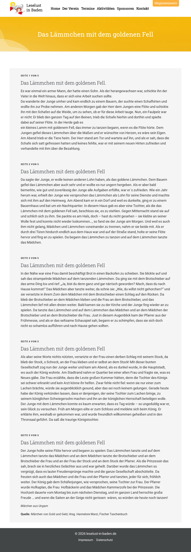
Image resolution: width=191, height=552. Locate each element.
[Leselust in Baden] (26, 8)
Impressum (85, 540)
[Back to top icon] (173, 544)
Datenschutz (104, 540)
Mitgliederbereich (166, 3)
